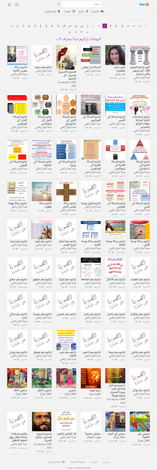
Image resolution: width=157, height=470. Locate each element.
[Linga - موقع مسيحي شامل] (144, 4)
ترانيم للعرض (50, 11)
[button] (15, 4)
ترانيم (81, 11)
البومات (67, 11)
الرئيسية (96, 11)
